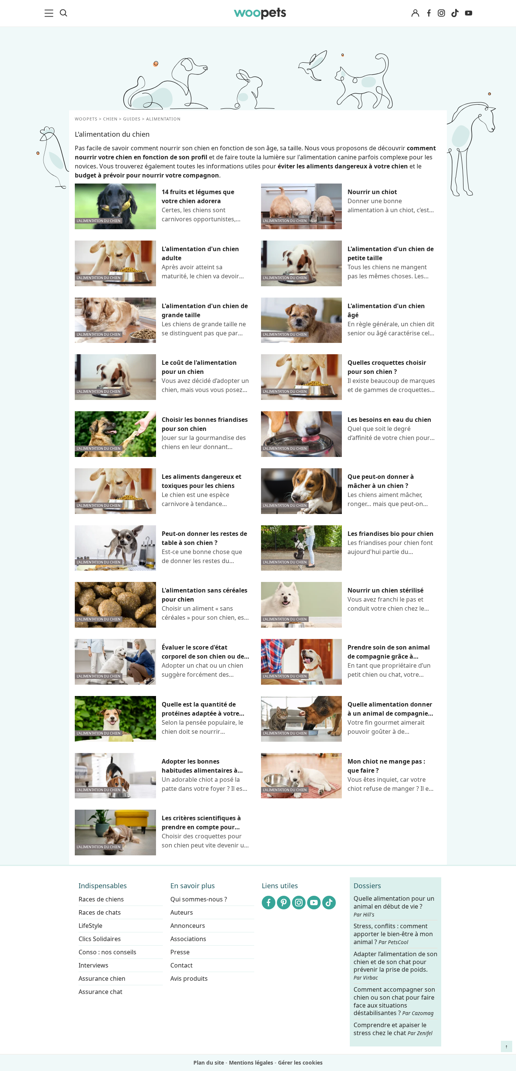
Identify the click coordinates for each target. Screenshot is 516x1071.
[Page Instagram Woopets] (441, 13)
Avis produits (189, 978)
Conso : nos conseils (107, 952)
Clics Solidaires (100, 939)
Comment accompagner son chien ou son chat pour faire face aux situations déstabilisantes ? (394, 1001)
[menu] (50, 13)
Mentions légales (251, 1062)
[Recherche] (63, 13)
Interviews (93, 965)
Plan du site (208, 1062)
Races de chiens (101, 899)
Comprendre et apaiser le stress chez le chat (393, 1029)
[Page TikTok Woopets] (455, 13)
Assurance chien (102, 978)
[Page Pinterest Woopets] (283, 902)
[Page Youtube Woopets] (468, 13)
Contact (181, 965)
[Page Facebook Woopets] (428, 13)
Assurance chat (100, 992)
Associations (188, 939)
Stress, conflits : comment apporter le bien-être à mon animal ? (393, 934)
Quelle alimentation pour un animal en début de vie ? (394, 906)
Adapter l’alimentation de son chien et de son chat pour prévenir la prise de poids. (395, 965)
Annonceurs (187, 925)
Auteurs (181, 912)
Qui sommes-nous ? (198, 899)
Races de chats (100, 912)
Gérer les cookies (300, 1062)
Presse (180, 952)
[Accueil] (259, 13)
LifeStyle (90, 925)
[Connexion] (415, 13)
